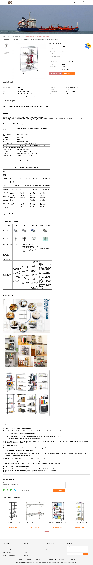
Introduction (26, 546)
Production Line (49, 546)
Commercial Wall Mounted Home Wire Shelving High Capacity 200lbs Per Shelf (35, 523)
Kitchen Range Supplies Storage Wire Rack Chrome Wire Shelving (35, 36)
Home (26, 2)
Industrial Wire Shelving (8, 546)
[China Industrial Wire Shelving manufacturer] (10, 3)
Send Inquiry (59, 490)
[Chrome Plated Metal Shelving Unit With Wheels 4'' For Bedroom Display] (13, 511)
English (88, 2)
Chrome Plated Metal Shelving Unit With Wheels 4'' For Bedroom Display (12, 523)
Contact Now (69, 73)
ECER (75, 562)
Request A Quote (77, 2)
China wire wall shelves (21, 562)
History (25, 549)
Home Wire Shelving (7, 552)
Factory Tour (48, 2)
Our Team (26, 555)
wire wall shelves (24, 471)
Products (32, 2)
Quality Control (58, 2)
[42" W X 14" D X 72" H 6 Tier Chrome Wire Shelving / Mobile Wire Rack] (57, 511)
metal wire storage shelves (36, 471)
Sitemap (51, 559)
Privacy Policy (61, 559)
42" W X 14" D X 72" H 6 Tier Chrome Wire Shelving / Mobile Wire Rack (57, 523)
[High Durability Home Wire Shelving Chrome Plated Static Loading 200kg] (80, 511)
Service (25, 552)
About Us (39, 2)
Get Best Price (56, 73)
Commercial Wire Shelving (8, 549)
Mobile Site (72, 559)
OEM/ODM (48, 549)
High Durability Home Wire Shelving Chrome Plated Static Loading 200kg (79, 523)
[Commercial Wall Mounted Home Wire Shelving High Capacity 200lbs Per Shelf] (35, 511)
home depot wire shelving (12, 471)
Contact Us (67, 2)
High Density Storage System (9, 555)
